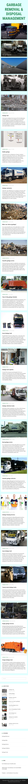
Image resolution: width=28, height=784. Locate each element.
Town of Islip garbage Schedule (9, 297)
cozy (15, 772)
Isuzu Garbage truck (7, 551)
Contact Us (14, 781)
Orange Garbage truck (7, 660)
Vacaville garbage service (8, 260)
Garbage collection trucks (8, 406)
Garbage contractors (7, 188)
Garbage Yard (5, 115)
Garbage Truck (5, 330)
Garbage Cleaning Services (8, 514)
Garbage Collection (6, 748)
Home (19, 781)
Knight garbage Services (8, 623)
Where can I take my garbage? (9, 224)
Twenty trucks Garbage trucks (9, 587)
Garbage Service (5, 258)
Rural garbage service (7, 442)
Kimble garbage (6, 152)
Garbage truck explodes (7, 369)
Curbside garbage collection (9, 478)
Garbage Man (5, 149)
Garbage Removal (5, 736)
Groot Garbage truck (7, 333)
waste (14, 763)
